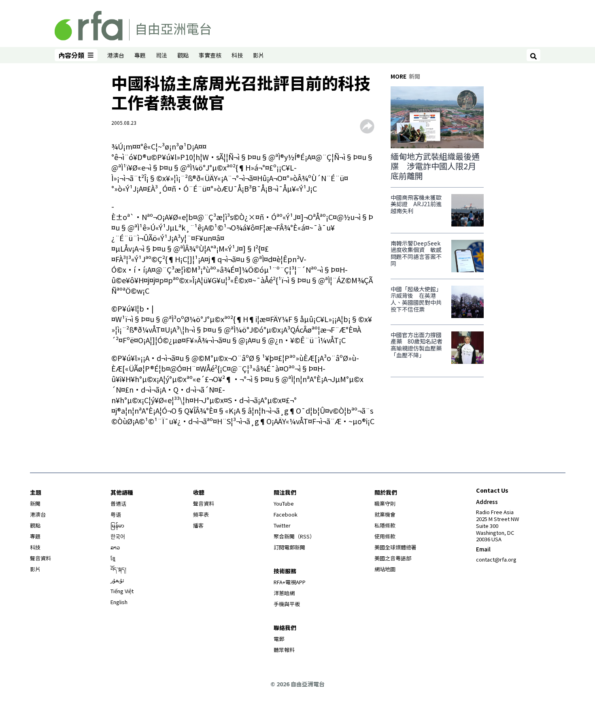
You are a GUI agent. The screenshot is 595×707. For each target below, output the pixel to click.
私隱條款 (384, 525)
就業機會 (384, 514)
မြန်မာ (117, 525)
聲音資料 (40, 558)
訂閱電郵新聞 (289, 547)
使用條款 (384, 536)
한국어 (117, 536)
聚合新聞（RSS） (294, 536)
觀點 (183, 55)
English (119, 602)
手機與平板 (287, 604)
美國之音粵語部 (392, 558)
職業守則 (384, 503)
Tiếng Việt (122, 591)
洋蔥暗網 (284, 593)
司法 (161, 55)
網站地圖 (384, 569)
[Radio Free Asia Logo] (133, 24)
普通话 (118, 503)
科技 (237, 55)
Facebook (286, 514)
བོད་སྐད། (118, 569)
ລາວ (115, 547)
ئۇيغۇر (117, 580)
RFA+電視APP (290, 582)
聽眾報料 (284, 650)
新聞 (35, 503)
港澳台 (115, 55)
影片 (258, 55)
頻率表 (201, 514)
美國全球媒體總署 (395, 547)
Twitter (282, 525)
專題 (140, 55)
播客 (198, 525)
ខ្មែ (112, 558)
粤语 (115, 514)
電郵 (279, 639)
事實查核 (210, 55)
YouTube (284, 503)
